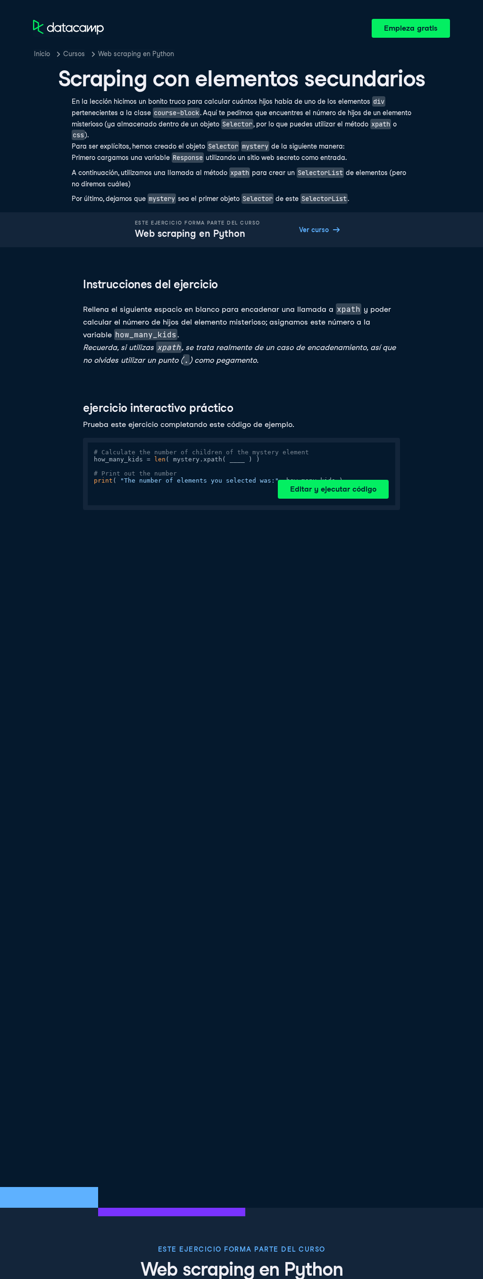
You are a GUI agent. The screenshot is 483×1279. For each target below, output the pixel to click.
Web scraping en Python (136, 54)
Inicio (42, 54)
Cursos (74, 54)
